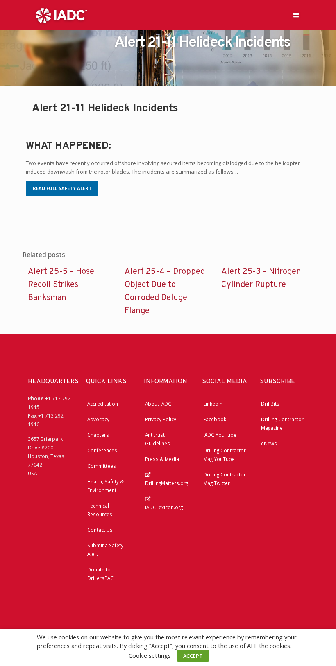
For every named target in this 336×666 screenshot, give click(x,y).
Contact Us (100, 529)
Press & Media (162, 459)
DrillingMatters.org (166, 483)
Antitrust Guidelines (157, 439)
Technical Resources (99, 509)
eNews (269, 443)
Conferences (102, 450)
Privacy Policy (160, 419)
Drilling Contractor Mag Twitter (224, 478)
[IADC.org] (61, 14)
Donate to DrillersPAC (100, 573)
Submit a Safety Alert (105, 549)
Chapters (98, 434)
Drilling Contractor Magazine (282, 423)
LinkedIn (212, 403)
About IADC (158, 403)
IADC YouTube (219, 434)
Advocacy (98, 419)
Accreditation (102, 403)
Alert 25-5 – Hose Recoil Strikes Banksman (61, 284)
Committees (101, 466)
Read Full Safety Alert (62, 188)
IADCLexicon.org (164, 507)
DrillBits (270, 403)
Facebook (214, 419)
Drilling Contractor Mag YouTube (224, 454)
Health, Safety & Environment (105, 485)
